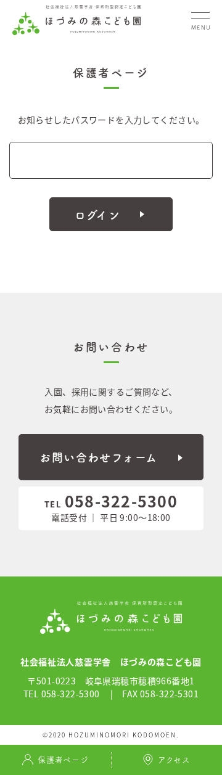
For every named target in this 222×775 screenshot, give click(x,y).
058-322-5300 (111, 501)
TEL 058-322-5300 (61, 693)
